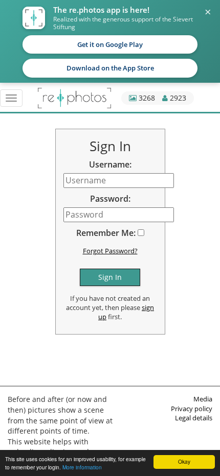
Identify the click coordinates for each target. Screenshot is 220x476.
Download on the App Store (110, 68)
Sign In (110, 277)
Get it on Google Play (110, 44)
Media (202, 398)
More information (82, 467)
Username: (110, 164)
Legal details (193, 417)
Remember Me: (106, 233)
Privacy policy (191, 408)
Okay (184, 461)
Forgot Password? (110, 250)
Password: (110, 198)
